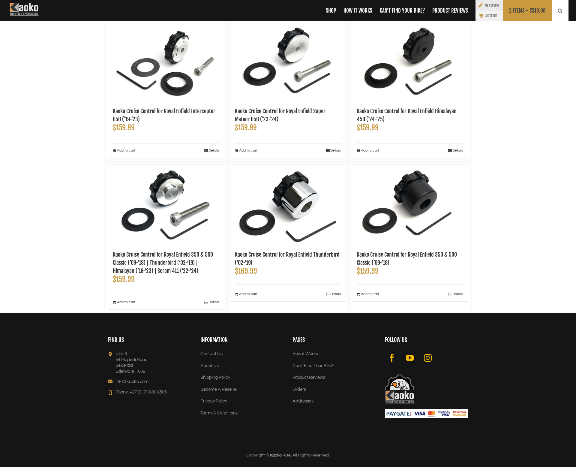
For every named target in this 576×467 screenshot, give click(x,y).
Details (213, 150)
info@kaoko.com (132, 381)
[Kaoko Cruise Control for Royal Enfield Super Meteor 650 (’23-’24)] (288, 61)
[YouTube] (410, 358)
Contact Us (211, 353)
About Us (209, 365)
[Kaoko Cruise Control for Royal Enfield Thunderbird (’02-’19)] (288, 205)
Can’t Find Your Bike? (313, 365)
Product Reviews (308, 377)
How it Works (305, 353)
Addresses (303, 401)
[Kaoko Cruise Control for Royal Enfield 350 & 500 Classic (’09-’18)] (410, 205)
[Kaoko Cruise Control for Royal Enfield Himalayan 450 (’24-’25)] (410, 61)
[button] (560, 10)
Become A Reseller (218, 389)
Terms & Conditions (219, 413)
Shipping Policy (215, 377)
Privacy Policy (213, 401)
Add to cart (126, 150)
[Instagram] (428, 358)
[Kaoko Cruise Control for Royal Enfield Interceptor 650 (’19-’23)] (166, 61)
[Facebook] (392, 358)
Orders (299, 389)
